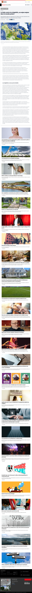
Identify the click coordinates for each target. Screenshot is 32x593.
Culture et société (4, 8)
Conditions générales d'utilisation (15, 572)
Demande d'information (27, 579)
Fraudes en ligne (24, 592)
